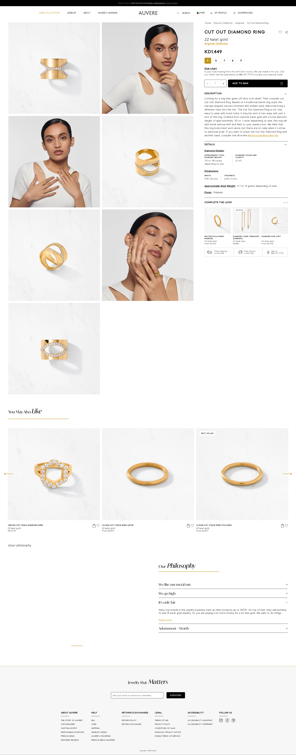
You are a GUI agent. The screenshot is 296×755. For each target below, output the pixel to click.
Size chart (210, 68)
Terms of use (161, 720)
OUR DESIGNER (68, 724)
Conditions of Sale (165, 728)
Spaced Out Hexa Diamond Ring (25, 525)
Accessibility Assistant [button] (200, 720)
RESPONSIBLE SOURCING (73, 732)
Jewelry (99, 732)
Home (208, 23)
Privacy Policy (162, 724)
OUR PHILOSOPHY (69, 728)
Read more (165, 629)
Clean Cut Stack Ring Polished (214, 525)
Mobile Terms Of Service (167, 736)
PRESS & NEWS (68, 736)
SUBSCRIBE (176, 695)
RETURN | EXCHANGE (131, 724)
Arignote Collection (216, 44)
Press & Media (103, 740)
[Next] (287, 474)
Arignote (239, 23)
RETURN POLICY (129, 720)
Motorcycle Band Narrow (263, 135)
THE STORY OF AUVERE (72, 720)
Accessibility (200, 724)
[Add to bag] (94, 525)
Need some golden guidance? (148, 3)
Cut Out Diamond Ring (258, 23)
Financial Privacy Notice (168, 732)
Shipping (95, 728)
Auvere (100, 736)
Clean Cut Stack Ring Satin (117, 525)
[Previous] (8, 474)
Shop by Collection (223, 23)
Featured (70, 740)
